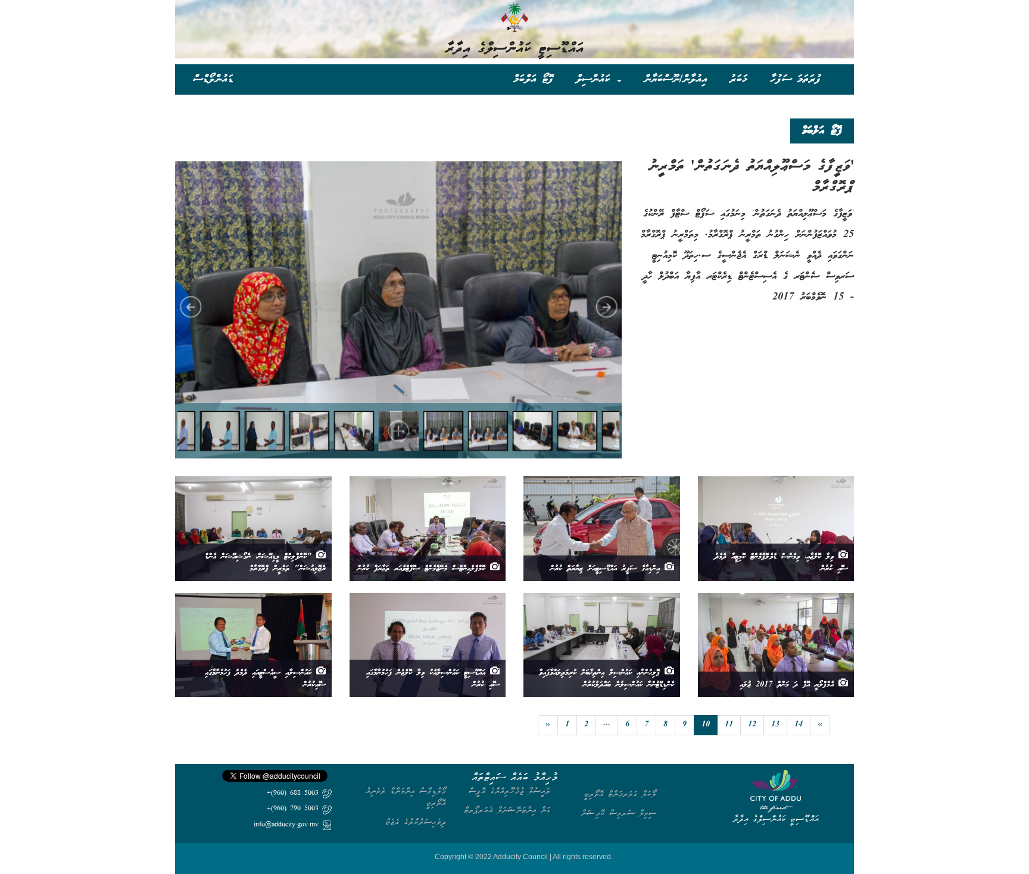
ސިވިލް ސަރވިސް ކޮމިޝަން (618, 813)
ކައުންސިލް (596, 79)
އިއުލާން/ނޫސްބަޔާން (675, 79)
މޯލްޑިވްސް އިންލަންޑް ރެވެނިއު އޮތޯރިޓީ (406, 797)
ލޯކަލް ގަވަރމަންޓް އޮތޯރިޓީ (620, 794)
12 (752, 725)
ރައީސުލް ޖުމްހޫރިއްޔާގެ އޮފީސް (510, 791)
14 (798, 725)
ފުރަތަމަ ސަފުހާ (795, 79)
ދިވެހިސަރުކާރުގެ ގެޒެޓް (415, 822)
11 (729, 725)
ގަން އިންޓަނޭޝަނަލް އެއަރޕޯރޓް (507, 810)
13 (775, 725)
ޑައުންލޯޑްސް (213, 79)
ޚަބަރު (738, 79)
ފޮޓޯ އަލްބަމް (533, 79)
